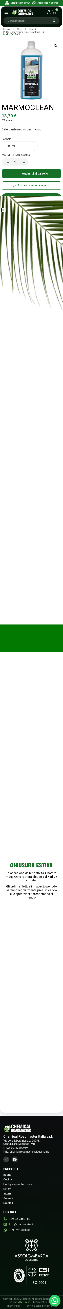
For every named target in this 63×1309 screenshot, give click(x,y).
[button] (3, 210)
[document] (31, 654)
